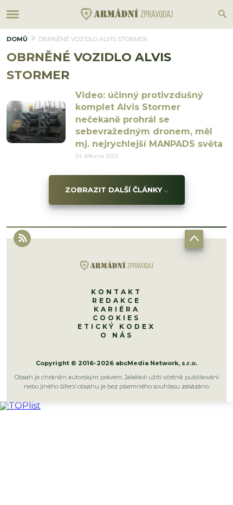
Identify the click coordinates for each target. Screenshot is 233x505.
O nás (116, 335)
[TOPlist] (20, 405)
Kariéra (117, 309)
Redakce (116, 300)
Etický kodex (116, 326)
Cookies (116, 318)
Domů (17, 39)
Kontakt (116, 292)
